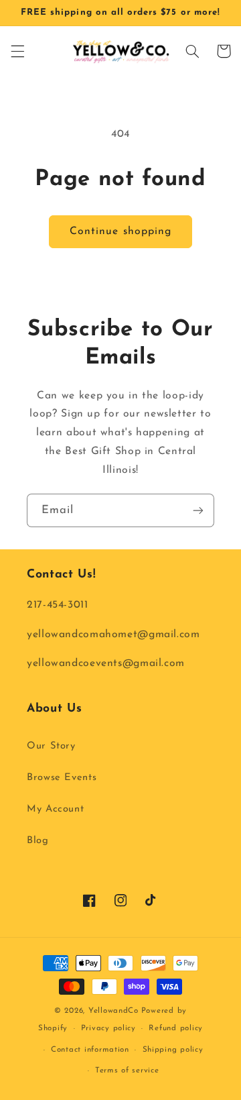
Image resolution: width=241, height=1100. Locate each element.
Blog (38, 841)
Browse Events (61, 778)
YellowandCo (113, 1011)
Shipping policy (173, 1050)
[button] (17, 51)
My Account (55, 809)
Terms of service (127, 1070)
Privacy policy (108, 1028)
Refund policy (176, 1028)
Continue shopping (120, 231)
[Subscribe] (198, 510)
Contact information (90, 1050)
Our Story (51, 746)
